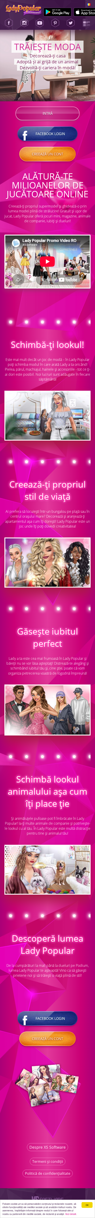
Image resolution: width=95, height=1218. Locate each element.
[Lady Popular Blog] (86, 23)
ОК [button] (87, 1205)
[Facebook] (9, 23)
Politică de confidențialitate (47, 1173)
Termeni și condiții (47, 1161)
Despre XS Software (47, 1147)
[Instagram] (24, 23)
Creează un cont (47, 154)
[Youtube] (40, 23)
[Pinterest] (55, 23)
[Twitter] (71, 23)
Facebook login (50, 133)
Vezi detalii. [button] (71, 1214)
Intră (48, 113)
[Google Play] (58, 12)
